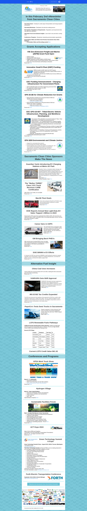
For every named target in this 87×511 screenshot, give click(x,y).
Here (49, 42)
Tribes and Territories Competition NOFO (39, 106)
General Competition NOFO (36, 101)
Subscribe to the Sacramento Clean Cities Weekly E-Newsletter (43, 484)
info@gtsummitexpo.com (43, 469)
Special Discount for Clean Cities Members (36, 383)
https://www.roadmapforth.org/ (31, 478)
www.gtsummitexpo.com (29, 446)
